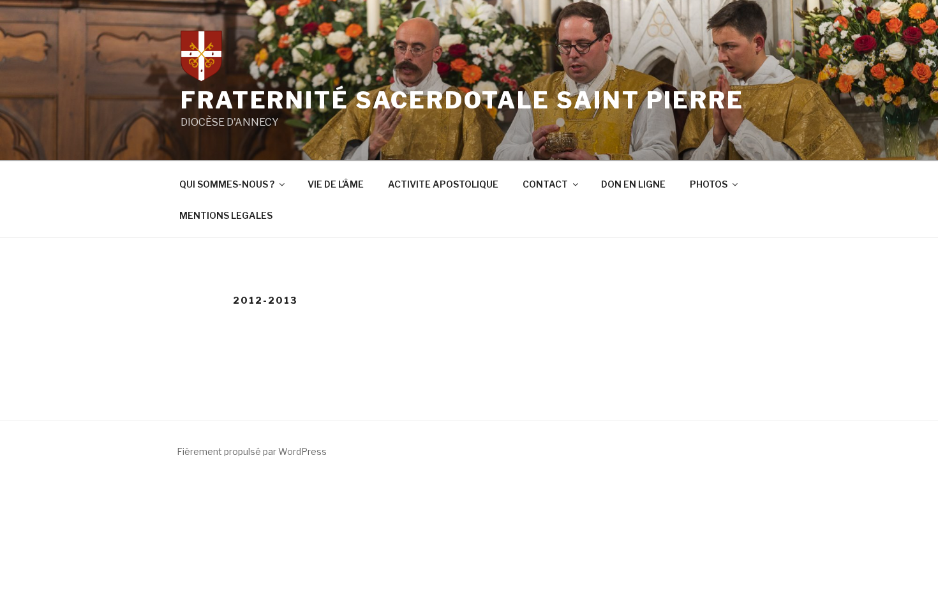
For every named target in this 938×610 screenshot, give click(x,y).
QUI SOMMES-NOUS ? (226, 184)
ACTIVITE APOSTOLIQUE (443, 184)
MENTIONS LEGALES (225, 215)
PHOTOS (708, 184)
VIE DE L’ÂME (336, 184)
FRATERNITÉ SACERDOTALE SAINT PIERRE (462, 100)
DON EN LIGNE (633, 184)
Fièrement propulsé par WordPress (252, 451)
